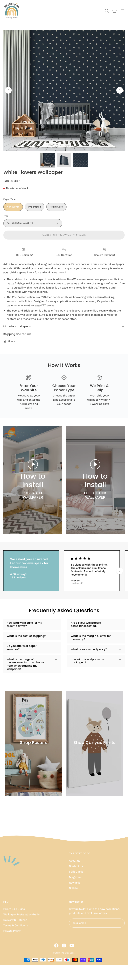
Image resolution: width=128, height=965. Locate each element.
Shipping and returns (17, 334)
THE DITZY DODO (79, 853)
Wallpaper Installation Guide (21, 914)
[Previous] (8, 90)
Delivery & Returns (15, 920)
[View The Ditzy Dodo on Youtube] (71, 945)
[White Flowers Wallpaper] (47, 160)
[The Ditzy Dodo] (11, 10)
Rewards (74, 882)
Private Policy (11, 931)
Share (11, 341)
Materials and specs (17, 326)
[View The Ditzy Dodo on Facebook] (56, 945)
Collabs (73, 888)
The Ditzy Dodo (67, 953)
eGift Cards (76, 871)
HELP (6, 902)
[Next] (119, 90)
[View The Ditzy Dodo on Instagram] (64, 945)
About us (74, 860)
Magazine (75, 877)
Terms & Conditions (15, 925)
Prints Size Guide (14, 909)
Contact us (76, 866)
